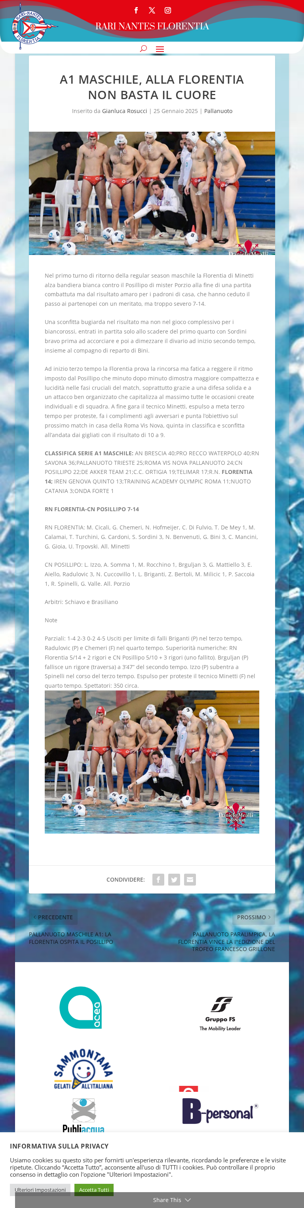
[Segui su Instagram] (168, 10)
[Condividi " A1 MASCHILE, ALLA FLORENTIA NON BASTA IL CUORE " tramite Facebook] (158, 880)
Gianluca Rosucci (124, 111)
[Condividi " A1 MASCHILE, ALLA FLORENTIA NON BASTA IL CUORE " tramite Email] (190, 880)
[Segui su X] (152, 10)
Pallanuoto (218, 111)
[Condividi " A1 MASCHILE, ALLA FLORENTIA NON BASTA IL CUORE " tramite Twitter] (174, 880)
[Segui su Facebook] (136, 10)
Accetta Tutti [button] (94, 1189)
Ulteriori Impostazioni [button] (40, 1189)
